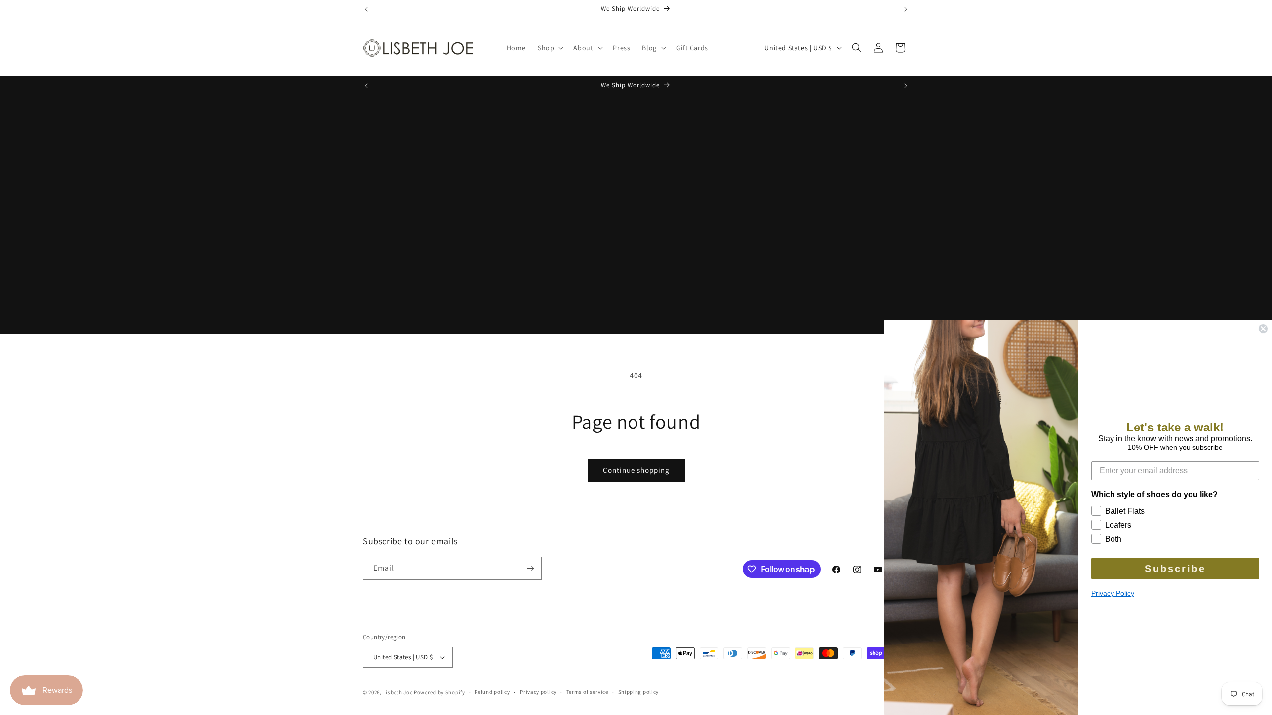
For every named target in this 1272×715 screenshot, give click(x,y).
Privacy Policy (1112, 593)
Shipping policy (638, 691)
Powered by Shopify (439, 692)
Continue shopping (636, 470)
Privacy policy (538, 691)
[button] (549, 47)
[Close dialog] (1263, 329)
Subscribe (1175, 568)
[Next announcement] (906, 9)
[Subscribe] (530, 568)
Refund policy (492, 691)
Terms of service (587, 691)
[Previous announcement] (366, 9)
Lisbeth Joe (398, 692)
